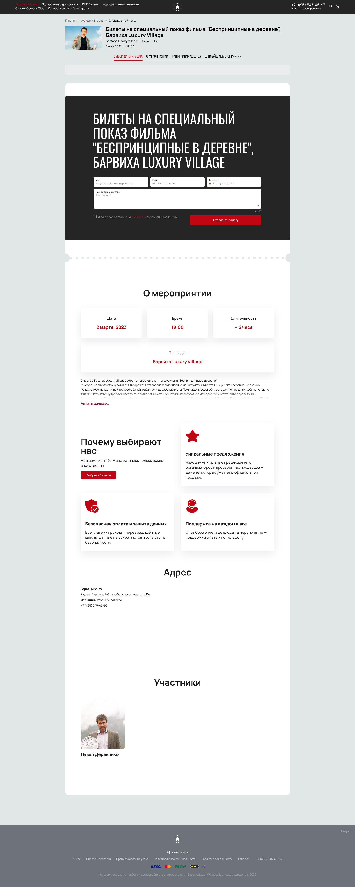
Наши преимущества (186, 56)
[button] (210, 183)
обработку (138, 217)
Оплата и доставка (98, 859)
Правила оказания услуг (132, 859)
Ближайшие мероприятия (223, 56)
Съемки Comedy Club (29, 8)
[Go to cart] (338, 6)
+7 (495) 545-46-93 (308, 5)
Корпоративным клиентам (121, 4)
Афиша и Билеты (26, 4)
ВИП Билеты (90, 4)
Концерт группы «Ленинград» (68, 8)
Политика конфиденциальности (175, 859)
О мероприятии (157, 56)
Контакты (244, 859)
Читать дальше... (95, 403)
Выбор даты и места (128, 56)
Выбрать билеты (98, 475)
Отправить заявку (225, 220)
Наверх (344, 831)
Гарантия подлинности (217, 859)
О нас (77, 859)
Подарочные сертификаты (60, 4)
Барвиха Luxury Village (121, 41)
